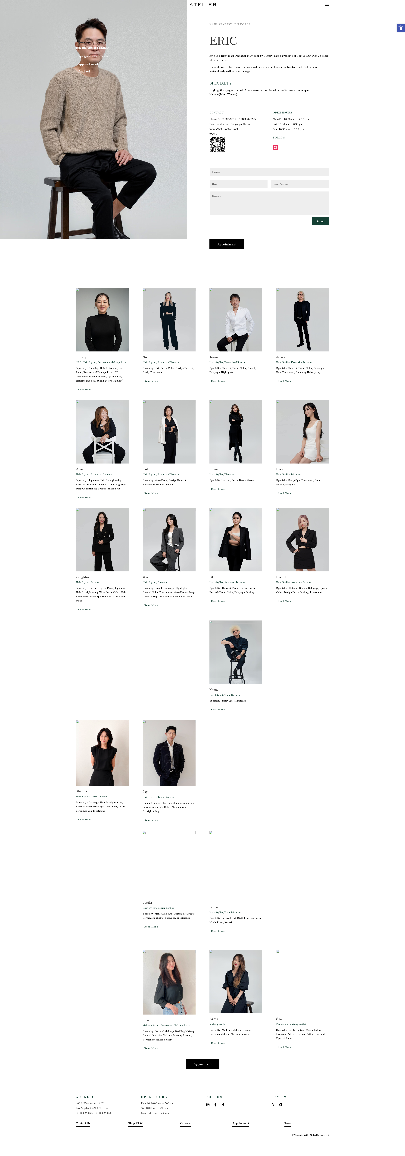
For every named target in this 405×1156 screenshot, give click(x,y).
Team (287, 1123)
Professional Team (93, 56)
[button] (401, 28)
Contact (84, 71)
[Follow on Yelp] (273, 1105)
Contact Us (83, 1123)
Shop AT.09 (135, 1123)
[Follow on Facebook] (215, 1105)
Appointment (88, 64)
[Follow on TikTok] (223, 1105)
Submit (321, 221)
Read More (84, 389)
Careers (185, 1123)
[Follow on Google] (280, 1105)
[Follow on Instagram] (275, 147)
